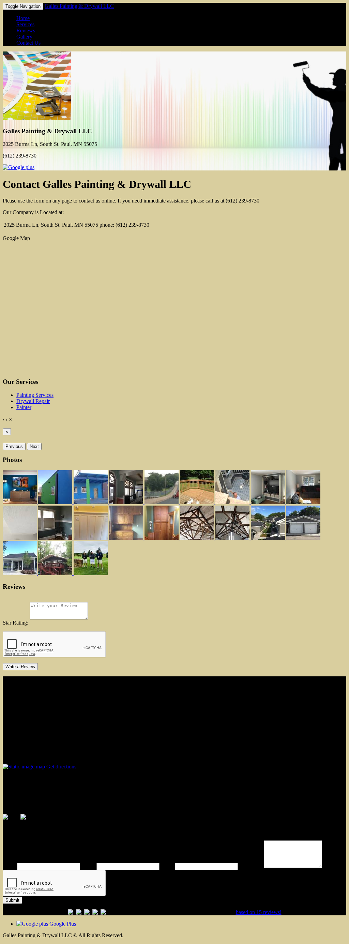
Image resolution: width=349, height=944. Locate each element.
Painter (23, 407)
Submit (12, 900)
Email (167, 866)
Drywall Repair (33, 401)
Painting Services (35, 395)
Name (9, 866)
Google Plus (62, 924)
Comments (250, 866)
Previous (14, 446)
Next (34, 446)
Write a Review (20, 666)
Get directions (61, 766)
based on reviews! (259, 912)
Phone (88, 866)
